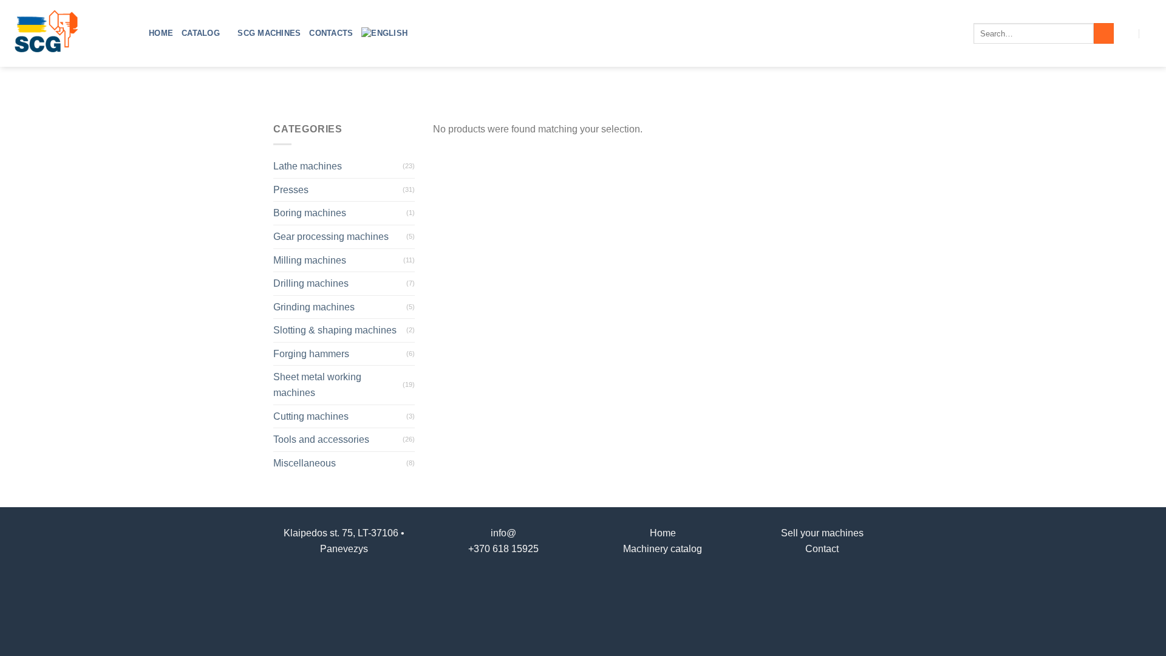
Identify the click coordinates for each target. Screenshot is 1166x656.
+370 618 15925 (503, 549)
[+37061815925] (1152, 33)
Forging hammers (311, 354)
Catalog (201, 33)
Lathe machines (307, 166)
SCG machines (269, 33)
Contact (822, 549)
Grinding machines (314, 307)
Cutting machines (311, 416)
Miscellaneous (304, 463)
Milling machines (309, 260)
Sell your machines (822, 533)
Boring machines (309, 213)
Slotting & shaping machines (335, 330)
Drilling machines (311, 283)
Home (161, 33)
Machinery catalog (662, 549)
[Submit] (1104, 33)
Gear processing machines (331, 236)
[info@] (1127, 33)
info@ (503, 533)
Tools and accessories (321, 439)
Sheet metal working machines (317, 385)
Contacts (331, 33)
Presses (291, 190)
